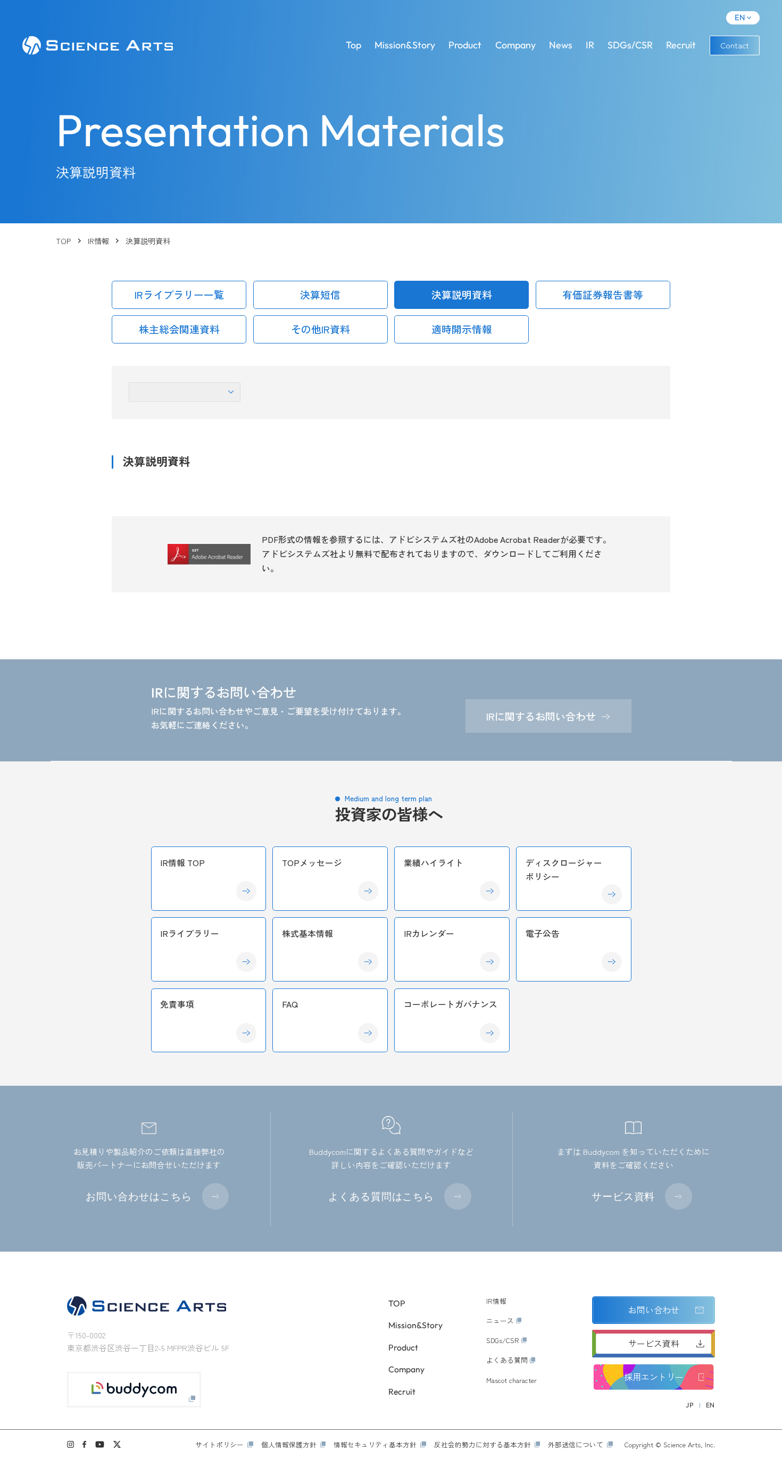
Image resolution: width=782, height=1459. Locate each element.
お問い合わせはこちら (139, 1196)
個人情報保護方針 (289, 1444)
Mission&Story (405, 45)
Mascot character (511, 1380)
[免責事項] (208, 1020)
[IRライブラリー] (208, 949)
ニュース (500, 1320)
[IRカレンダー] (452, 949)
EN (740, 17)
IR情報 (98, 241)
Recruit (681, 45)
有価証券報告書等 (602, 294)
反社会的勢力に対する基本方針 (482, 1444)
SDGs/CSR (630, 45)
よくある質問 (507, 1360)
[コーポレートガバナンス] (452, 1020)
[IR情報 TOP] (208, 878)
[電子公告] (573, 949)
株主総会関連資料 (179, 329)
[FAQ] (330, 1020)
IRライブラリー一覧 (179, 294)
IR (590, 45)
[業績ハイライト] (452, 878)
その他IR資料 (320, 329)
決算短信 (320, 294)
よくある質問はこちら (381, 1196)
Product (464, 45)
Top (353, 45)
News (560, 45)
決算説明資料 (461, 294)
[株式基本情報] (330, 949)
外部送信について (575, 1444)
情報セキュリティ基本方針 (375, 1444)
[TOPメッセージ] (330, 878)
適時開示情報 (461, 329)
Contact (734, 45)
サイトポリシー (219, 1444)
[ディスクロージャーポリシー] (573, 878)
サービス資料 (623, 1196)
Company (515, 45)
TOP (63, 241)
